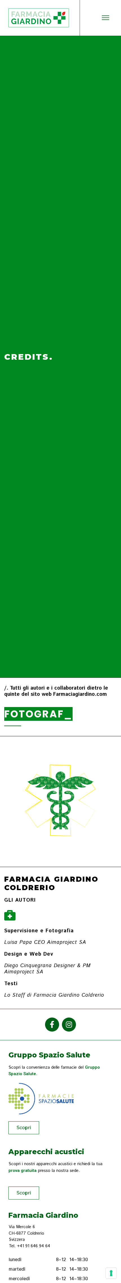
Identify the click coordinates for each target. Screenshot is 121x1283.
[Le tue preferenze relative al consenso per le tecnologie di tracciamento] (111, 1273)
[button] (23, 1127)
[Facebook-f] (52, 1025)
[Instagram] (69, 1025)
